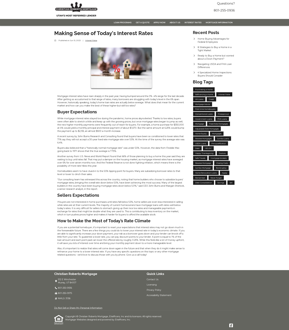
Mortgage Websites (76, 319)
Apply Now (159, 22)
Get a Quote (142, 22)
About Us (175, 22)
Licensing (152, 284)
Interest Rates (193, 22)
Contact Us (152, 279)
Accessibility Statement (159, 295)
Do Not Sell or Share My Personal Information (78, 308)
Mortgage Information (219, 22)
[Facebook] (231, 325)
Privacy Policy (154, 290)
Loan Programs (123, 22)
